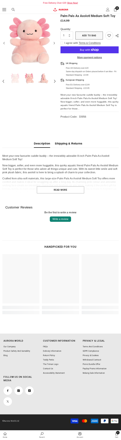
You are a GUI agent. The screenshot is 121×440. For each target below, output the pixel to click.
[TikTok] (63, 223)
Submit (60, 213)
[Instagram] (57, 223)
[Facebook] (50, 223)
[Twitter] (70, 223)
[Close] (87, 183)
